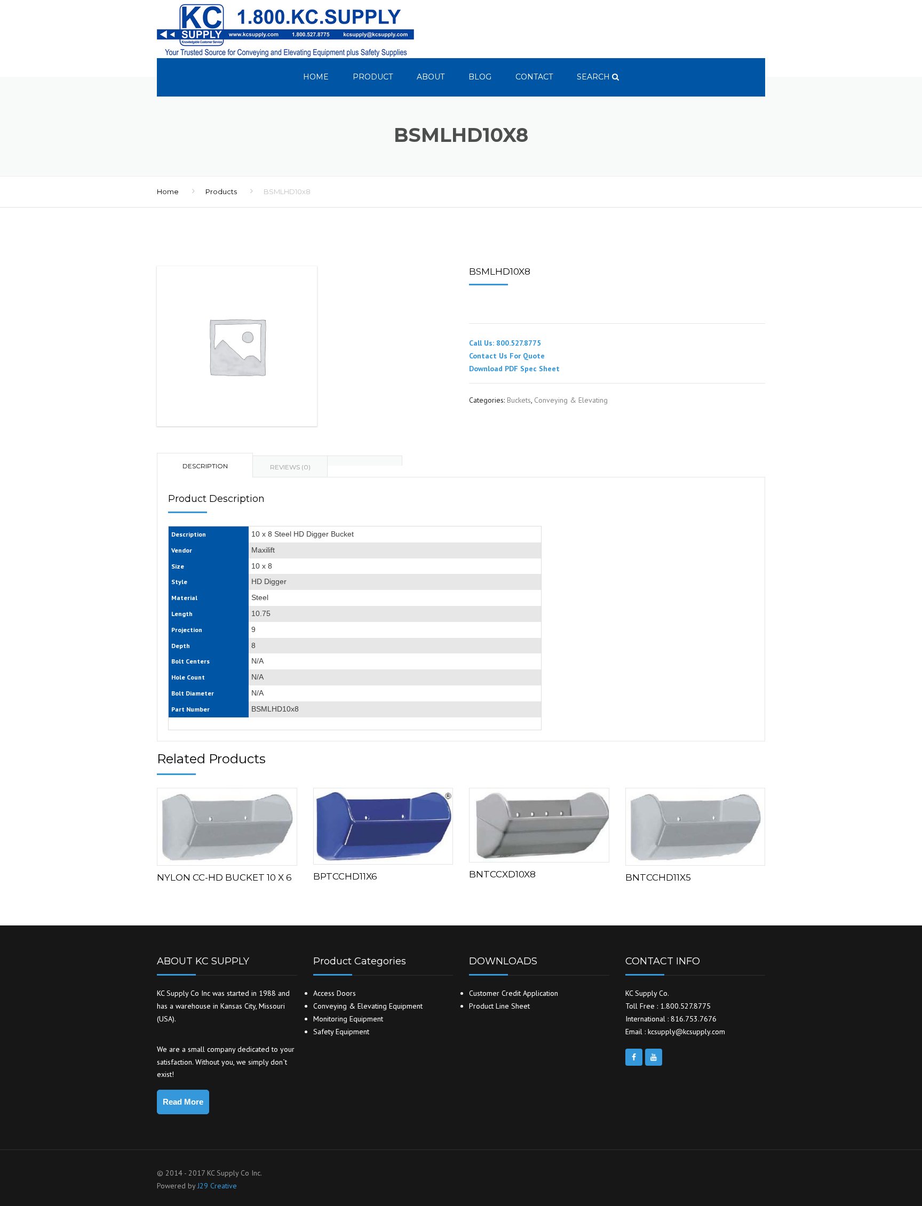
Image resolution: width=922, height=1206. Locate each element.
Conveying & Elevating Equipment (368, 1006)
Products (221, 191)
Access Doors (334, 993)
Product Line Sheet (499, 1006)
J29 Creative (217, 1186)
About (430, 77)
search (594, 77)
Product (373, 77)
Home (316, 77)
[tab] (365, 461)
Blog (479, 77)
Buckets (519, 400)
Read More (183, 1101)
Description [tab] (205, 466)
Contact (534, 77)
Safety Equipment (341, 1031)
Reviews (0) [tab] (290, 467)
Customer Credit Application (513, 993)
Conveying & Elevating (571, 400)
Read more (227, 824)
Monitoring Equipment (348, 1019)
